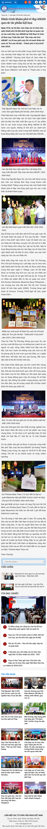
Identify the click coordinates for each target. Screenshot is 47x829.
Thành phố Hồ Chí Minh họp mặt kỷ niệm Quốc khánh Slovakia (11, 772)
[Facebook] (36, 2)
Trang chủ (4, 15)
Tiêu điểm (7, 567)
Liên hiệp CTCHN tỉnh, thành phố (20, 15)
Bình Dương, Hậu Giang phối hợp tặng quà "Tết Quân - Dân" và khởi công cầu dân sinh (35, 720)
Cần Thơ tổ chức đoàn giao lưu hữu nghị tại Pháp (11, 718)
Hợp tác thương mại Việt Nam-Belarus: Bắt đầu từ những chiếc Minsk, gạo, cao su (33, 694)
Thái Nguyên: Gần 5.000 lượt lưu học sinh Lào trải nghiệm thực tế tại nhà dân (11, 693)
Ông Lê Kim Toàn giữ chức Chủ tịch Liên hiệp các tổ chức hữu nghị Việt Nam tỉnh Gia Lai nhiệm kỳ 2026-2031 (23, 663)
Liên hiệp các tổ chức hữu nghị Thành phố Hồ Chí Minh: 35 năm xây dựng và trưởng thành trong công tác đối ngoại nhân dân (34, 747)
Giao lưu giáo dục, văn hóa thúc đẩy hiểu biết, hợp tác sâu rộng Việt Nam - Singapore (11, 799)
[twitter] (40, 2)
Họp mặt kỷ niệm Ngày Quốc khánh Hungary (33, 797)
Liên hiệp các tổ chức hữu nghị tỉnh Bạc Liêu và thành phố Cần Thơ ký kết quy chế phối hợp (35, 773)
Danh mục (8, 2)
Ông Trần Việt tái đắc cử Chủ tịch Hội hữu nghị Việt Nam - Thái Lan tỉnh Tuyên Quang (11, 745)
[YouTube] (44, 2)
